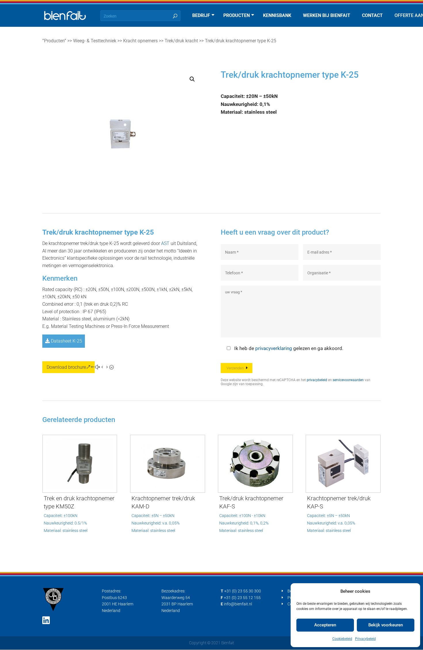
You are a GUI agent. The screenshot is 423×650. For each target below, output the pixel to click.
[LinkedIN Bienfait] (46, 620)
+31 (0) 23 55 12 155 (242, 597)
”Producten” (54, 40)
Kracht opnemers (140, 40)
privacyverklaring (273, 348)
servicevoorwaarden (348, 380)
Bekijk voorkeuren (385, 625)
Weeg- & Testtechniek (94, 40)
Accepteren (325, 625)
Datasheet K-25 (66, 341)
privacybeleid (317, 380)
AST (165, 243)
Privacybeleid (365, 639)
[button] (192, 79)
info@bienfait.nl (238, 604)
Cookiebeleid (342, 639)
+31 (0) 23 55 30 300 (242, 591)
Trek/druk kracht (181, 40)
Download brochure (66, 367)
